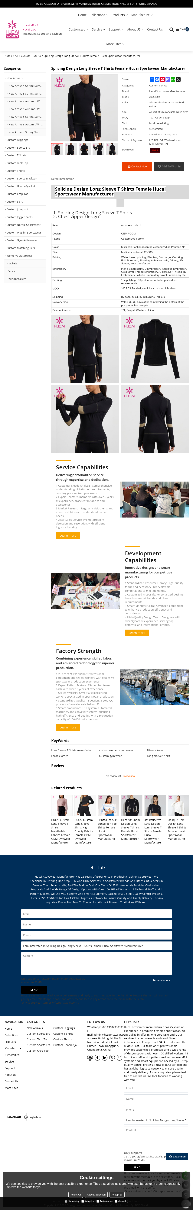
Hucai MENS (30, 25)
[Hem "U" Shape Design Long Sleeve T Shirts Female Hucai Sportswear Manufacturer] (132, 805)
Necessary (74, 1201)
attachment (163, 980)
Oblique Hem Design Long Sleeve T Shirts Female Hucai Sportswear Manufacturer (177, 829)
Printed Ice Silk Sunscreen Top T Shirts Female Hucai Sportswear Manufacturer (108, 829)
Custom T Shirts (31, 55)
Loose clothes (59, 756)
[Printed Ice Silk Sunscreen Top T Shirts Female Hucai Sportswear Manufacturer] (108, 805)
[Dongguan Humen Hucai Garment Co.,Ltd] (12, 29)
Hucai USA (29, 29)
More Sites (113, 44)
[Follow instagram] (119, 1058)
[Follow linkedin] (104, 1058)
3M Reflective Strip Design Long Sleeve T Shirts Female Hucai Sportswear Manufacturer (153, 831)
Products (118, 15)
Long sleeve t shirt (158, 756)
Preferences (106, 1201)
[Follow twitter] (112, 1058)
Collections (97, 15)
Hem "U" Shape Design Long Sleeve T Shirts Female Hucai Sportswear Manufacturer (131, 829)
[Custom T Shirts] (155, 150)
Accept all (117, 1194)
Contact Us (155, 29)
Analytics (89, 1201)
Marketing (123, 1201)
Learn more (68, 535)
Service (97, 29)
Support (114, 29)
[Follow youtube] (90, 1058)
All (16, 55)
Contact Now (139, 166)
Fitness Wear (155, 750)
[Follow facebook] (97, 1058)
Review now (128, 776)
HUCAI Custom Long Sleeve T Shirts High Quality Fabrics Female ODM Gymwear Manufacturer (83, 831)
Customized (77, 29)
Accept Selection (96, 1194)
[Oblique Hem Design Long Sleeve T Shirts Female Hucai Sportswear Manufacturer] (178, 805)
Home (82, 15)
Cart (184, 29)
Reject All (75, 1194)
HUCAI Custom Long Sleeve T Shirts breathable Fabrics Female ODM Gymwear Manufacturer (60, 831)
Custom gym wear (110, 756)
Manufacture (140, 15)
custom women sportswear (116, 750)
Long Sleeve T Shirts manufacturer (72, 750)
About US (134, 29)
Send (34, 990)
